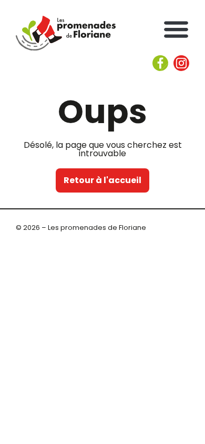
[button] (176, 29)
